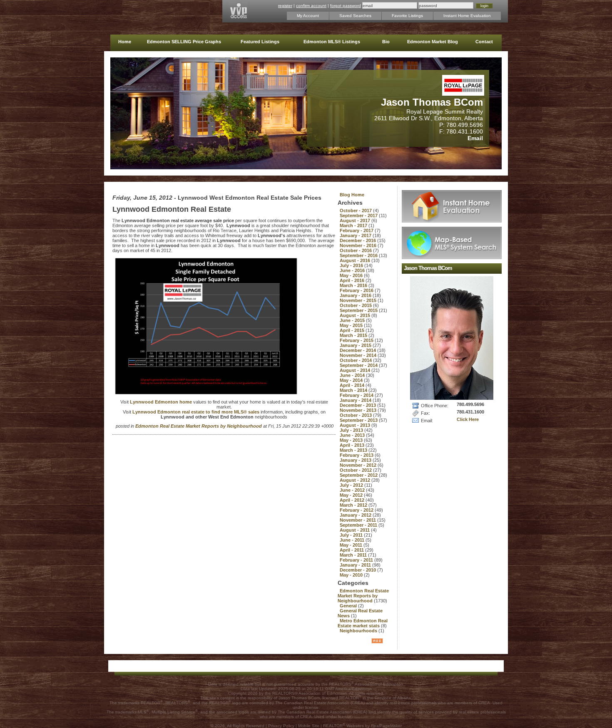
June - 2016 (353, 270)
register (285, 5)
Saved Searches (355, 15)
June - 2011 (353, 539)
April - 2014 (353, 385)
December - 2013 (358, 405)
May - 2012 (352, 495)
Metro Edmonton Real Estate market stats (363, 623)
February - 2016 (357, 290)
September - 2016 (359, 255)
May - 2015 (352, 325)
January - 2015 (356, 345)
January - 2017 (356, 235)
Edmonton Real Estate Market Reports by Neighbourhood (199, 425)
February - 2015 (357, 340)
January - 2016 (356, 295)
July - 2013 (352, 430)
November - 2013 (359, 410)
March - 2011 (354, 554)
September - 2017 (359, 215)
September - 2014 (359, 365)
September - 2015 (359, 310)
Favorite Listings (407, 15)
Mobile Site (308, 725)
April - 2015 (353, 330)
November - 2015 (359, 300)
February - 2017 (357, 230)
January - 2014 (356, 400)
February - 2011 (357, 559)
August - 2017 (355, 220)
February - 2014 (357, 395)
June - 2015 (353, 320)
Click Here (468, 419)
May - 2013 (352, 440)
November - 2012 (359, 465)
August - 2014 (355, 370)
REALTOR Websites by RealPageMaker (362, 725)
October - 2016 (356, 250)
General (349, 605)
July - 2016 (352, 265)
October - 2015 (356, 305)
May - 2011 (351, 544)
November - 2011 (358, 520)
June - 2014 (353, 375)
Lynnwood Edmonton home (161, 401)
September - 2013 (359, 420)
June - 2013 (353, 435)
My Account (308, 15)
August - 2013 (355, 425)
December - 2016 (358, 240)
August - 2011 (355, 529)
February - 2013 (357, 455)
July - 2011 (352, 534)
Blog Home (352, 194)
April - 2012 (353, 500)
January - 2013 (356, 460)
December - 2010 (358, 569)
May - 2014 (352, 380)
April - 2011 (352, 549)
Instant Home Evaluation (467, 15)
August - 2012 (355, 480)
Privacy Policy (281, 725)
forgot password (345, 5)
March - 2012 (354, 505)
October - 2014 (356, 360)
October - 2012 (356, 470)
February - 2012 (357, 510)
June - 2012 (353, 490)
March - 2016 (354, 285)
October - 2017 (356, 210)
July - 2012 (352, 485)
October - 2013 (356, 415)
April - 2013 (353, 445)
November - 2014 (359, 355)
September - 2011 (359, 524)
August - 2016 (355, 260)
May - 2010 (352, 574)
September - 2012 (359, 475)
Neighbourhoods (359, 630)
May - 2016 (352, 275)
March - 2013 (354, 450)
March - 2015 (354, 335)
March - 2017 (354, 225)
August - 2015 (355, 315)
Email (475, 138)
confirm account (311, 5)
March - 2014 (354, 390)
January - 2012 (356, 515)
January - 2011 (356, 564)
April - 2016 (353, 280)
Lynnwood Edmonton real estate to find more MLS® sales (196, 411)
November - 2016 (359, 245)
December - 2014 (358, 350)
